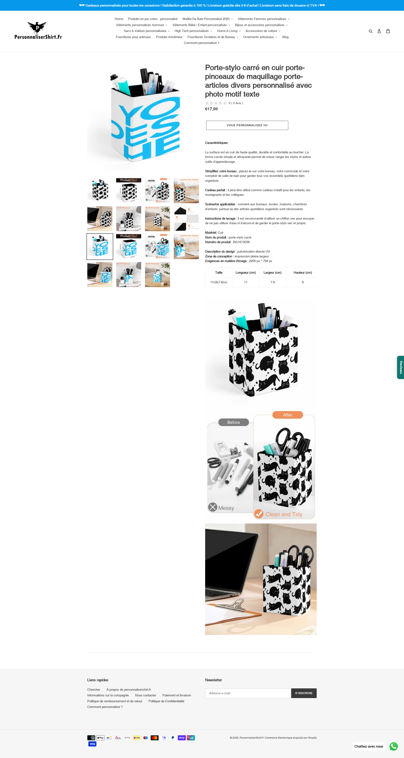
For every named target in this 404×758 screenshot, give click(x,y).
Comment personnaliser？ (105, 707)
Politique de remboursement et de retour (114, 701)
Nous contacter (145, 695)
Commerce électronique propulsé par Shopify (291, 737)
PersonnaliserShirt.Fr (252, 737)
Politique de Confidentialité (166, 701)
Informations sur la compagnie (108, 695)
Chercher (93, 689)
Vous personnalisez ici (247, 125)
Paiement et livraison (176, 695)
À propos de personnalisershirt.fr (128, 689)
